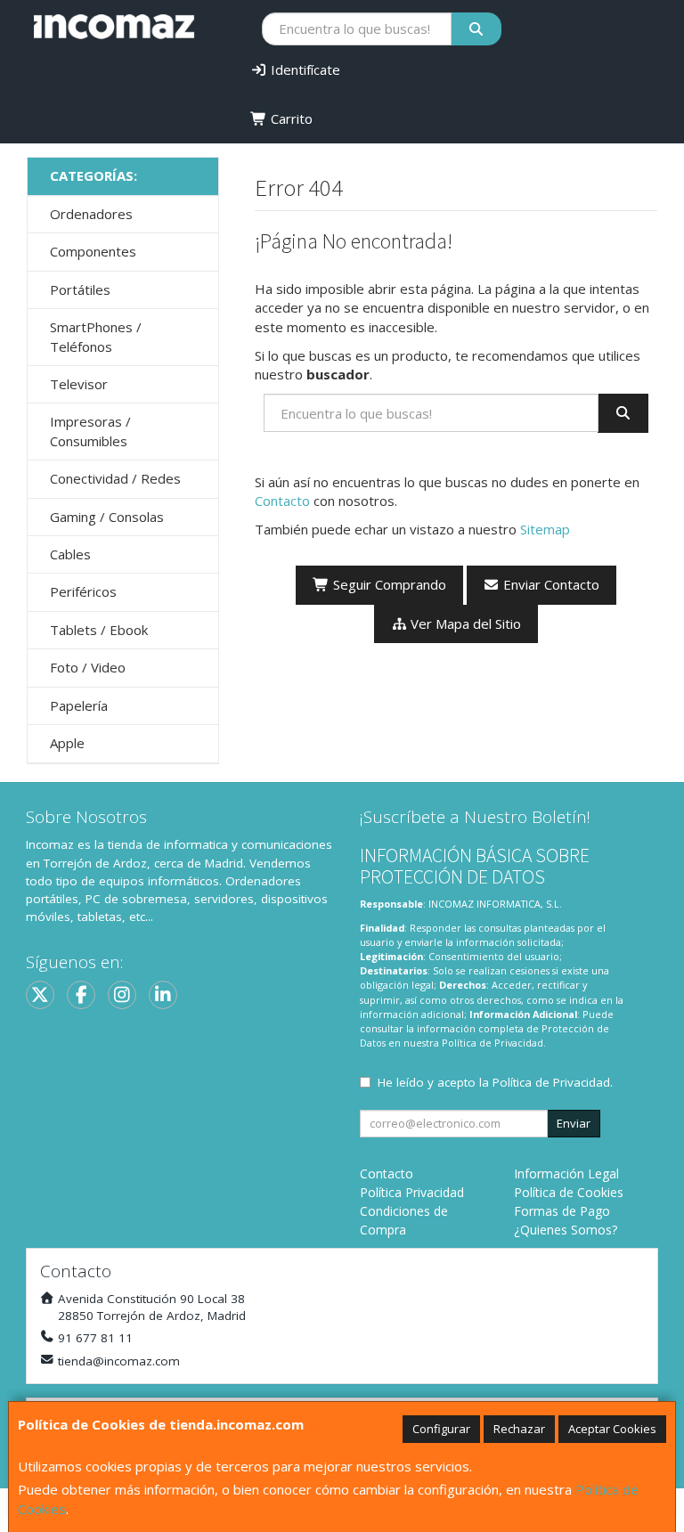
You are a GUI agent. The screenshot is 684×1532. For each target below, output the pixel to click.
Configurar (441, 1429)
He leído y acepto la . (495, 1082)
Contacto (282, 500)
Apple (67, 743)
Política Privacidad (412, 1192)
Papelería (79, 705)
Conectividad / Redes (115, 478)
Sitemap (545, 529)
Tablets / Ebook (99, 630)
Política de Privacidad (492, 1042)
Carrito (290, 118)
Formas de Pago (562, 1210)
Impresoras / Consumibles (90, 430)
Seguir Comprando (388, 584)
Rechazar (519, 1429)
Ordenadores (91, 214)
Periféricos (83, 591)
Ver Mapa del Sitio (464, 623)
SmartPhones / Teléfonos (96, 336)
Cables (70, 554)
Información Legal (566, 1173)
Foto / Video (88, 667)
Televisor (79, 384)
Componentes (93, 251)
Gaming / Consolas (107, 517)
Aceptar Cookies (612, 1429)
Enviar (573, 1123)
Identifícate (303, 69)
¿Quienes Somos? (565, 1229)
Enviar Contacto (549, 584)
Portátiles (80, 289)
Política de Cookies (568, 1192)
